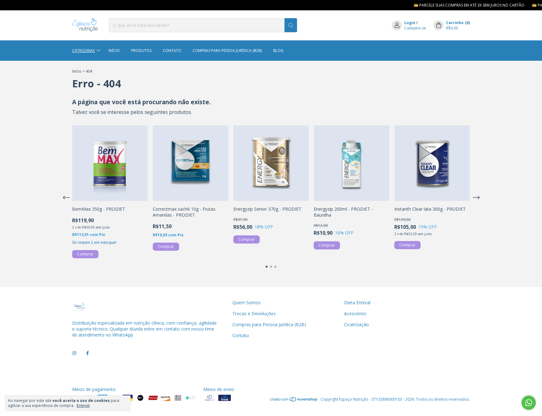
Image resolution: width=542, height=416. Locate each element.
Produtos (141, 50)
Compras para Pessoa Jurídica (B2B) (227, 50)
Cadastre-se (415, 28)
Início (114, 50)
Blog (278, 50)
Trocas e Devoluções (254, 313)
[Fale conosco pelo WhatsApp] (529, 403)
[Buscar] (290, 25)
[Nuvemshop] (294, 400)
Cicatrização (356, 324)
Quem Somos (246, 303)
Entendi (83, 405)
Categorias (83, 50)
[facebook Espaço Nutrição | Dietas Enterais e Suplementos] (87, 353)
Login (409, 22)
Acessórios (355, 313)
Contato (172, 50)
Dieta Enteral (357, 303)
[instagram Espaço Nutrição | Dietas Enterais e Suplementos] (74, 353)
